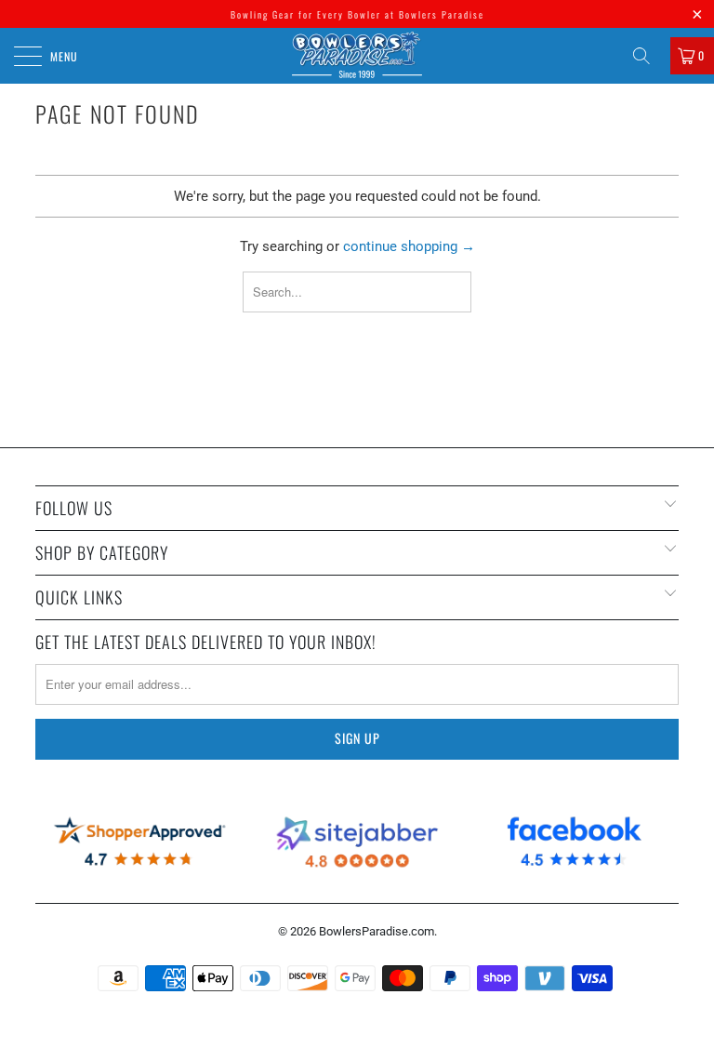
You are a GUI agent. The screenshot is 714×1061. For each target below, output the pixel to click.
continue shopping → (409, 246)
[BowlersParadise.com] (357, 56)
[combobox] (357, 292)
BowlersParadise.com (376, 931)
